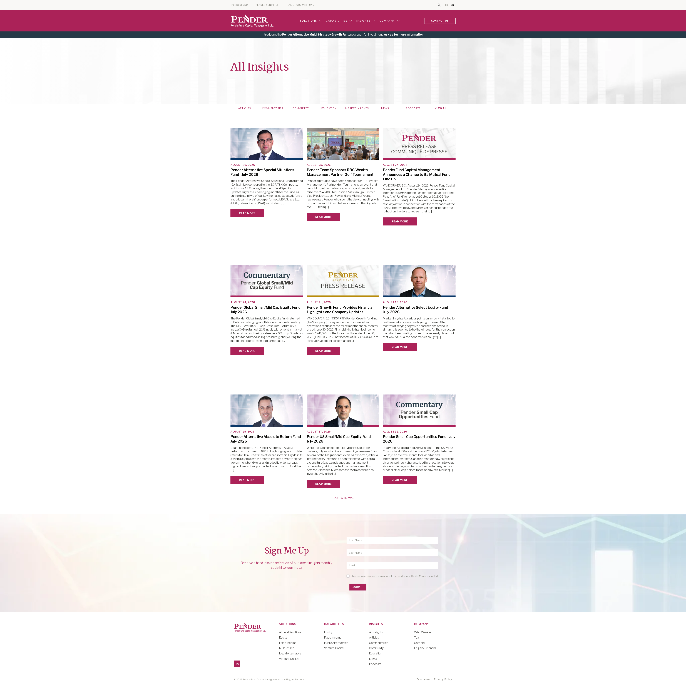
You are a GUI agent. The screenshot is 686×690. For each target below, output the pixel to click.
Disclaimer (424, 679)
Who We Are (422, 632)
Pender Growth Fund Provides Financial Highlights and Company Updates (340, 309)
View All (441, 108)
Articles (244, 108)
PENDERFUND (240, 5)
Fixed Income (288, 643)
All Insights (376, 632)
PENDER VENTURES (267, 5)
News (385, 108)
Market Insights (357, 108)
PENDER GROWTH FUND (300, 5)
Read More (247, 213)
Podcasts (413, 108)
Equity (283, 637)
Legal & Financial (425, 648)
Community (301, 108)
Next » (349, 498)
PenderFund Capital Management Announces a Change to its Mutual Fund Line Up (416, 174)
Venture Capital (289, 659)
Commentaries (272, 108)
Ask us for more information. (404, 34)
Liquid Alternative (290, 653)
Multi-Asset (286, 648)
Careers (419, 643)
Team (417, 637)
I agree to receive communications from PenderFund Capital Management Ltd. (395, 576)
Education (329, 108)
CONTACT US (440, 20)
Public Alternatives (336, 643)
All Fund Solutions (290, 632)
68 (343, 498)
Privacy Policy (443, 679)
